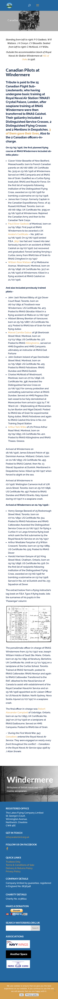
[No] (54, 990)
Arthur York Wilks (17, 427)
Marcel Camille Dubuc (20, 332)
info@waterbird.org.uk (17, 837)
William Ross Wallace (19, 262)
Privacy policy (32, 995)
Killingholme (32, 343)
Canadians (11, 736)
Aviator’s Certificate (18, 234)
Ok (21, 995)
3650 (16, 241)
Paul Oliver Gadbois (18, 223)
